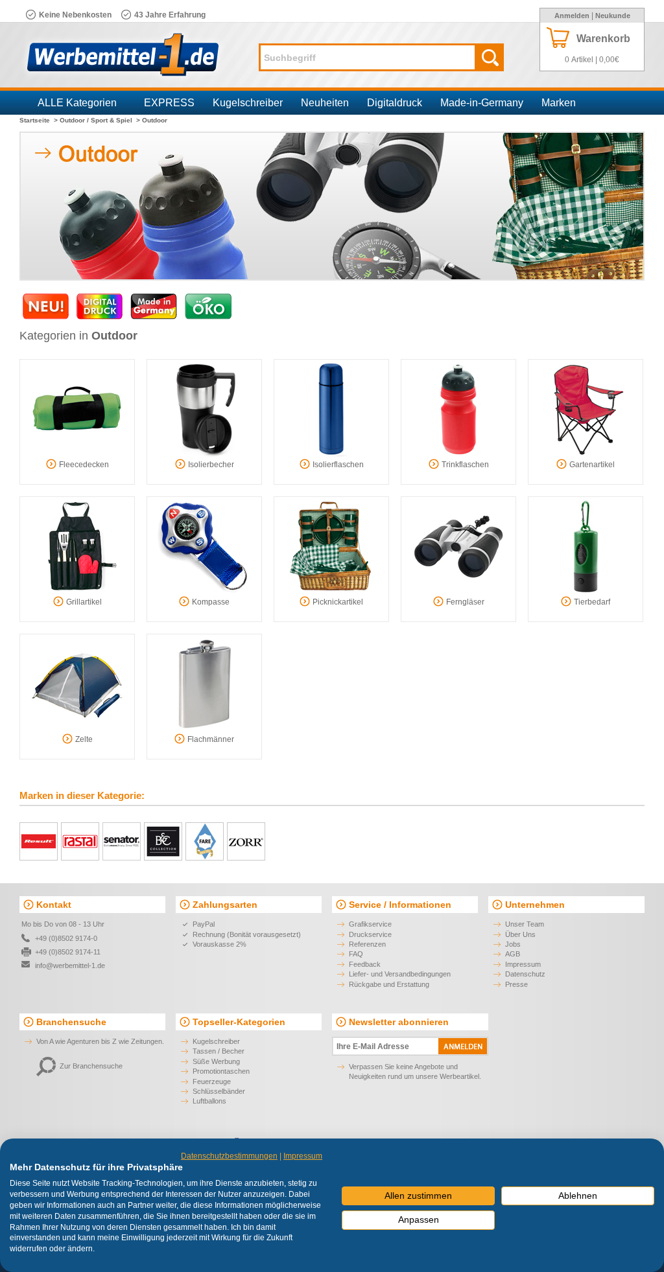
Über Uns (520, 934)
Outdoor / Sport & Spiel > (100, 120)
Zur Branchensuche (91, 1066)
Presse (516, 984)
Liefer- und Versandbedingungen (400, 974)
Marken (558, 102)
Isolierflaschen (338, 464)
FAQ (356, 954)
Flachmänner (210, 739)
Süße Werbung (216, 1061)
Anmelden (571, 15)
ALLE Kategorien (77, 102)
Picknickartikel (338, 602)
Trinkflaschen (465, 464)
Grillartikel (84, 602)
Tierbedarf (592, 602)
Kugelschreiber (248, 102)
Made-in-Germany (481, 102)
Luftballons (209, 1101)
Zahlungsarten (225, 904)
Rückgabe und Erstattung (389, 984)
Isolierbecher (211, 464)
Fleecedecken (84, 464)
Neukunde (612, 15)
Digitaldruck (394, 102)
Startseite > (38, 120)
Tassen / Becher (218, 1051)
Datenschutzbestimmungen (229, 1156)
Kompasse (211, 602)
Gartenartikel (592, 464)
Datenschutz (525, 974)
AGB (512, 954)
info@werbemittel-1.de (70, 965)
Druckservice (370, 934)
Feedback (365, 964)
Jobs (513, 944)
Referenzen (367, 944)
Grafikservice (370, 924)
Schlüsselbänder (219, 1091)
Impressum (523, 964)
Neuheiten (325, 102)
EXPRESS (169, 102)
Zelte (84, 739)
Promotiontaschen (221, 1071)
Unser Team (524, 924)
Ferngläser (465, 602)
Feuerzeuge (212, 1081)
